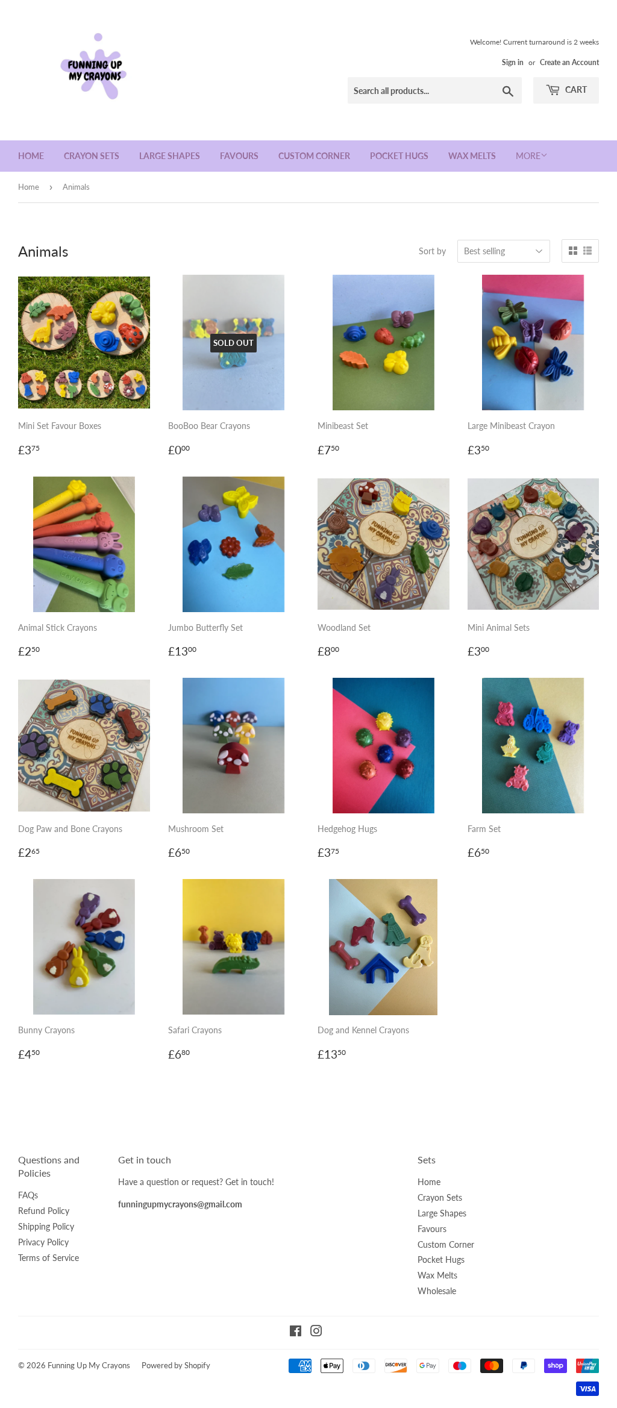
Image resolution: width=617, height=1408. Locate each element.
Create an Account (569, 62)
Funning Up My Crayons (89, 1365)
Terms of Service (48, 1258)
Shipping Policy (46, 1226)
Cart (575, 89)
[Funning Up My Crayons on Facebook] (295, 1332)
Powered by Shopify (176, 1365)
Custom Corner (314, 156)
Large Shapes (169, 156)
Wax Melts (472, 156)
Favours (239, 156)
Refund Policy (43, 1211)
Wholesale (437, 1291)
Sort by (432, 251)
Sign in (513, 62)
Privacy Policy (43, 1242)
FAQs (28, 1195)
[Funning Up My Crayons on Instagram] (316, 1332)
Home (31, 156)
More (528, 156)
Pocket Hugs (399, 156)
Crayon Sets (91, 156)
